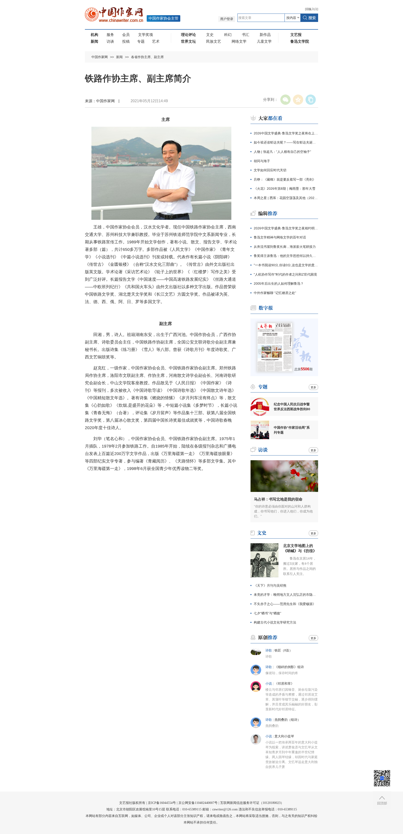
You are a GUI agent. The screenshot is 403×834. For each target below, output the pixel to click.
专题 (141, 41)
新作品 (265, 35)
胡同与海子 (262, 161)
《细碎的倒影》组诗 (289, 667)
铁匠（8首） (283, 650)
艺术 (156, 41)
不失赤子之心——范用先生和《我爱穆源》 (285, 604)
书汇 (245, 35)
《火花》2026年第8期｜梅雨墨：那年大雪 (284, 188)
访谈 (110, 41)
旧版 (311, 9)
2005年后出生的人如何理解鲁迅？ (279, 283)
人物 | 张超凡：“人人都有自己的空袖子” (282, 152)
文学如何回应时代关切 (270, 170)
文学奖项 (145, 35)
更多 (313, 387)
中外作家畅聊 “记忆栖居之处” (275, 293)
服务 (110, 35)
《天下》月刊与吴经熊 (270, 585)
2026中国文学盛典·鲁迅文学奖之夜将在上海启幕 (286, 133)
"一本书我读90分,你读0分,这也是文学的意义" (286, 265)
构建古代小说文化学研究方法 (275, 622)
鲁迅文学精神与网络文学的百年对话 (280, 237)
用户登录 (226, 19)
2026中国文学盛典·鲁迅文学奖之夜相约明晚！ (286, 228)
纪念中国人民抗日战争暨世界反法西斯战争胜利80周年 (292, 406)
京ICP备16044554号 (162, 803)
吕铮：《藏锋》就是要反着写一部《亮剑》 (285, 179)
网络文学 (239, 41)
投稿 (126, 41)
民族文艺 (213, 41)
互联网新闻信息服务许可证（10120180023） (252, 803)
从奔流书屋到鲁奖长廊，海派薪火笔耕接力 (285, 247)
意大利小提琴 (284, 736)
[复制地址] (311, 100)
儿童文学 (264, 41)
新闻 (119, 57)
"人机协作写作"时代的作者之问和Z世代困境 (285, 274)
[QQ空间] (298, 100)
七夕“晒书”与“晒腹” (267, 613)
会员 (126, 35)
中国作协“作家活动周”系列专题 (292, 430)
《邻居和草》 (284, 683)
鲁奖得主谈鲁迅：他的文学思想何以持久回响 (286, 256)
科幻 (228, 35)
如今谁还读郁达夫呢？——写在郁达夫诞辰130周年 (286, 142)
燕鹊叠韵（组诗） (287, 720)
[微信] (285, 100)
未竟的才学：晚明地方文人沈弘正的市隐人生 (286, 594)
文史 (210, 35)
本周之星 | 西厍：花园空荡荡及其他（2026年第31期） (286, 198)
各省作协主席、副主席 (147, 57)
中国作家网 (99, 57)
